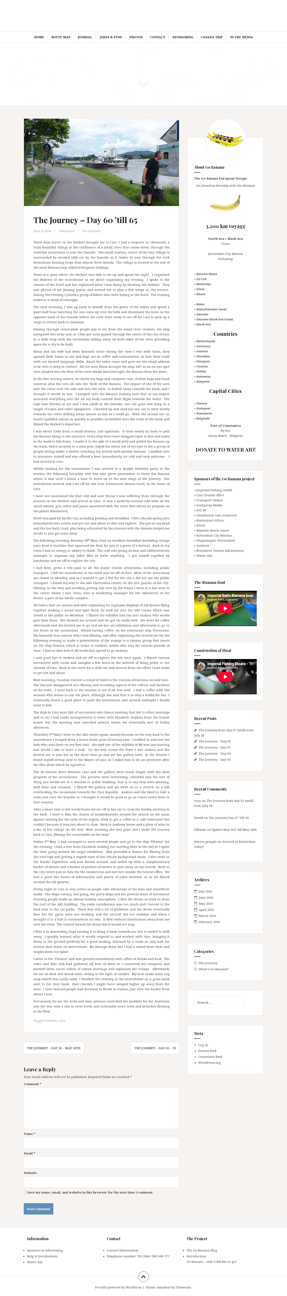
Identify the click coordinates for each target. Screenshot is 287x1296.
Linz (62, 1020)
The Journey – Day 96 (215, 741)
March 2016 (207, 916)
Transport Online (209, 500)
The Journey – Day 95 (215, 747)
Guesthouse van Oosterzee (216, 515)
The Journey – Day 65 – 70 (155, 1048)
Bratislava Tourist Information (220, 550)
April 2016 (206, 909)
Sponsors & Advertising (45, 1250)
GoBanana (67, 231)
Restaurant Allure (210, 520)
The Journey (91, 231)
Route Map (60, 37)
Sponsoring (182, 37)
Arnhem (202, 545)
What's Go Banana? (213, 969)
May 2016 (206, 903)
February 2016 (209, 922)
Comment (32, 1084)
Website (30, 1173)
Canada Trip (212, 37)
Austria (51, 1020)
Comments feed (210, 1056)
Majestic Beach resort (212, 530)
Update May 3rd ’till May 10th (234, 829)
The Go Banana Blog (202, 1250)
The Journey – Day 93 (215, 759)
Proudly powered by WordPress (118, 1287)
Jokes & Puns (111, 37)
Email (29, 1153)
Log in (203, 1045)
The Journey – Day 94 (215, 753)
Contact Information (122, 1250)
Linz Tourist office (210, 495)
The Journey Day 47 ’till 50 (229, 817)
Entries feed (207, 1051)
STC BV (201, 510)
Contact (157, 37)
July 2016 (205, 891)
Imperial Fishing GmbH (214, 490)
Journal (85, 37)
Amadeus (164, 1287)
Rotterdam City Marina (214, 535)
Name (30, 1134)
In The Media (241, 37)
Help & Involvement (42, 1256)
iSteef (200, 525)
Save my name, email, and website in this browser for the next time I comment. (90, 1192)
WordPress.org (209, 1062)
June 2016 (206, 897)
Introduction (196, 1256)
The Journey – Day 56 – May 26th (53, 1048)
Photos (136, 37)
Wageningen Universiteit (215, 540)
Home (39, 37)
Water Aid (204, 555)
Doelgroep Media (209, 505)
